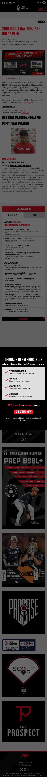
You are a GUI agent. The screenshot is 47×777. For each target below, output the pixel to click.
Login (22, 418)
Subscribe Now (23, 412)
